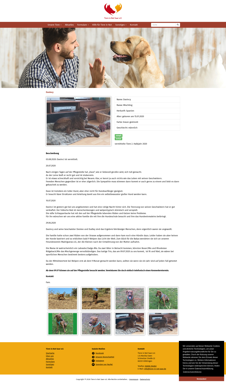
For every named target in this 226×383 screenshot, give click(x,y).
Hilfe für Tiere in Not (102, 25)
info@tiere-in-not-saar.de (155, 369)
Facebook (100, 353)
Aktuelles (69, 25)
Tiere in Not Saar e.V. (113, 11)
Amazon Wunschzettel (105, 357)
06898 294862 (151, 366)
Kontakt (134, 25)
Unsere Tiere (54, 25)
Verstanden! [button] (201, 379)
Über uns (50, 356)
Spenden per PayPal (104, 364)
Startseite (50, 353)
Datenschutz (145, 379)
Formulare (82, 25)
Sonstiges (120, 25)
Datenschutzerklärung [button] (192, 372)
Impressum (133, 379)
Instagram (100, 361)
